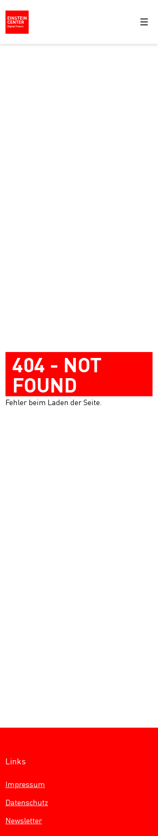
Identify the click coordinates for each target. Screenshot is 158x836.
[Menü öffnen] (144, 21)
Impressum (25, 784)
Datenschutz (26, 802)
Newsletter (23, 820)
